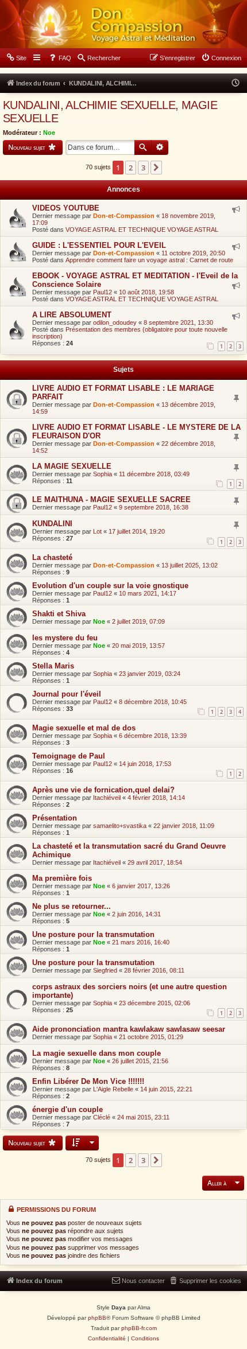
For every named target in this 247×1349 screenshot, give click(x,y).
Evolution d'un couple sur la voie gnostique (110, 585)
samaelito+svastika (119, 825)
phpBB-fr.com (139, 1328)
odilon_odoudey (115, 322)
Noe (49, 132)
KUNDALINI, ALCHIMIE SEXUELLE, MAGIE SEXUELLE (110, 112)
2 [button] (131, 167)
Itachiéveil (107, 797)
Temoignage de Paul (68, 756)
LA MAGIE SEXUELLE (71, 466)
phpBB (97, 1318)
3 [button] (143, 167)
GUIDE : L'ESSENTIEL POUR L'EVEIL (99, 245)
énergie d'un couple (67, 1109)
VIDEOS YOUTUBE (65, 208)
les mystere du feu (65, 637)
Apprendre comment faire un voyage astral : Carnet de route (149, 259)
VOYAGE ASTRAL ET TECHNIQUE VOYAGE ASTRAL (141, 229)
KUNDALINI (52, 523)
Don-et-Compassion (124, 215)
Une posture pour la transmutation (93, 934)
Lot (97, 531)
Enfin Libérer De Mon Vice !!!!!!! (88, 1081)
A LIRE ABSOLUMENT (71, 314)
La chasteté (52, 557)
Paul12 (102, 292)
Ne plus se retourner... (71, 906)
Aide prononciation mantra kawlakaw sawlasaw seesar (128, 1029)
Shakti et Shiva (59, 613)
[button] (156, 167)
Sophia (102, 474)
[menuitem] (16, 58)
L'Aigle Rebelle (113, 1089)
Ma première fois (62, 878)
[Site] (123, 24)
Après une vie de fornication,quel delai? (103, 790)
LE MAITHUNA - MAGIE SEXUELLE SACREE (111, 499)
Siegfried (105, 970)
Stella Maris (53, 666)
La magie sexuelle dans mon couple (96, 1053)
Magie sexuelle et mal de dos (84, 728)
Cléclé (101, 1117)
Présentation (54, 818)
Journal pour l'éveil (66, 694)
